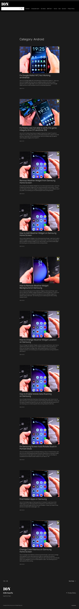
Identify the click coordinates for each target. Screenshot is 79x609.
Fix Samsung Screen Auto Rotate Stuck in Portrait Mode (38, 447)
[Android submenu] (29, 8)
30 (7, 581)
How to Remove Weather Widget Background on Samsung (34, 287)
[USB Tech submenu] (52, 8)
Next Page (72, 581)
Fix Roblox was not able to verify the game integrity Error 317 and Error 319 (38, 129)
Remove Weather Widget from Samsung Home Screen (37, 181)
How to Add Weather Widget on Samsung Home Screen (38, 234)
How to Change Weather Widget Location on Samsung (38, 341)
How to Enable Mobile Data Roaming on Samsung (36, 395)
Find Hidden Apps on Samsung (33, 499)
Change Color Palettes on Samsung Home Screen (36, 550)
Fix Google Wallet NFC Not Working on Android (35, 76)
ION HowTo (8, 593)
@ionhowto (74, 605)
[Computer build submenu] (39, 8)
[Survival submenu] (66, 8)
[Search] (21, 8)
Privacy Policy (72, 593)
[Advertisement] (39, 24)
